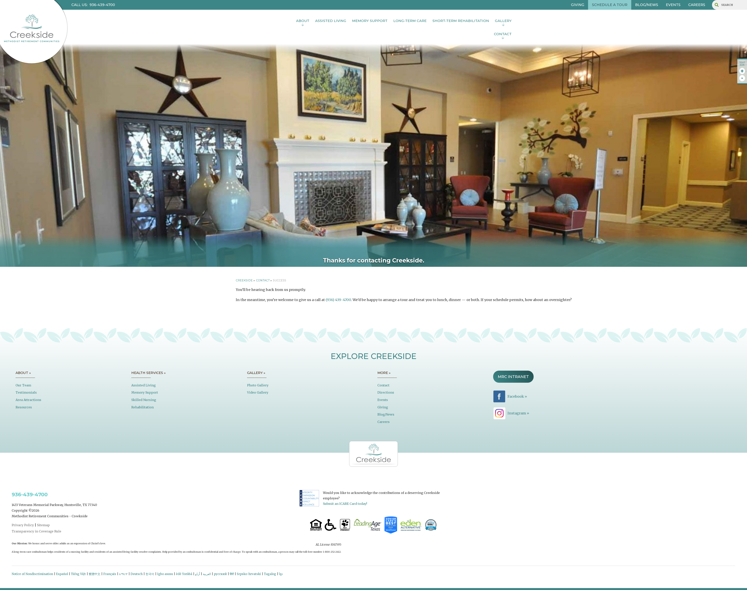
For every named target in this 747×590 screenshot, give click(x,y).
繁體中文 (94, 574)
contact (503, 34)
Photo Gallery (257, 385)
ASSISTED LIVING (330, 21)
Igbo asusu (165, 574)
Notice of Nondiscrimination (32, 574)
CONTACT (263, 280)
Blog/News (385, 414)
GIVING (577, 5)
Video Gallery (257, 392)
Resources (24, 407)
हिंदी (232, 574)
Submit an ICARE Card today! (345, 504)
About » (23, 373)
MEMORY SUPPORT (370, 21)
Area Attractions (28, 400)
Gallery (503, 21)
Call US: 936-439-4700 (93, 5)
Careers (383, 422)
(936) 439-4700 (338, 300)
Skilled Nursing (143, 400)
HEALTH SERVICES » (148, 373)
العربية (207, 574)
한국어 (150, 574)
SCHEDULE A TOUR (609, 5)
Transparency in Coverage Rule (36, 531)
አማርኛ (123, 574)
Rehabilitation (142, 407)
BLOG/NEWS (646, 5)
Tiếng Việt (78, 574)
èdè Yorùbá (184, 574)
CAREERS (696, 5)
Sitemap (43, 525)
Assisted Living (143, 385)
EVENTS (673, 5)
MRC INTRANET (513, 376)
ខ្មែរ (280, 574)
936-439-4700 (30, 494)
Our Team (23, 385)
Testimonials (26, 392)
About (302, 21)
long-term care (410, 21)
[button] (302, 21)
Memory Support (144, 392)
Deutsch (137, 574)
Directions (385, 392)
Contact (383, 385)
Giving (382, 407)
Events (382, 400)
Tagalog (270, 574)
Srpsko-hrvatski (249, 574)
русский (220, 574)
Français (109, 574)
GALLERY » (256, 373)
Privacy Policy (23, 525)
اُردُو (197, 574)
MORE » (384, 373)
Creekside (244, 280)
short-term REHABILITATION (460, 21)
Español (62, 574)
